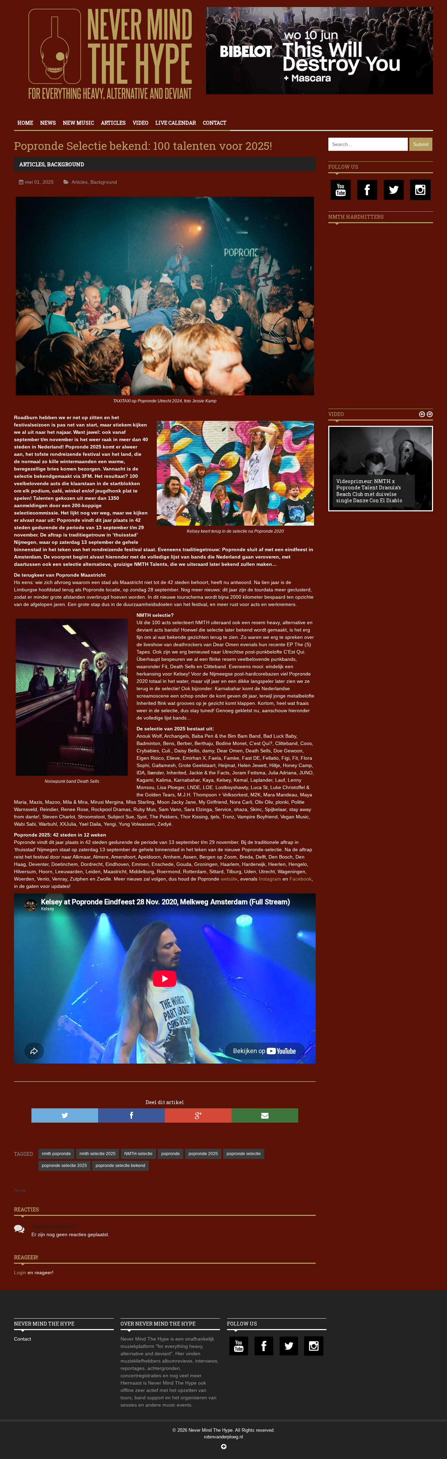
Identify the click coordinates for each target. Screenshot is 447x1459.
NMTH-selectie (138, 1153)
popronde (170, 1153)
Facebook (301, 879)
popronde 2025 (203, 1153)
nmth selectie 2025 (98, 1153)
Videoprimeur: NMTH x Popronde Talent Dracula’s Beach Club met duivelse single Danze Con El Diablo (369, 491)
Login (21, 1272)
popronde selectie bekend (120, 1165)
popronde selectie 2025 (64, 1165)
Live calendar (175, 122)
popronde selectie (244, 1153)
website (229, 879)
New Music (78, 122)
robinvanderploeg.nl (223, 1436)
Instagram (270, 879)
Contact (215, 122)
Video (140, 122)
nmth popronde (56, 1153)
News (48, 122)
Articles (113, 122)
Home (25, 122)
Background (65, 164)
